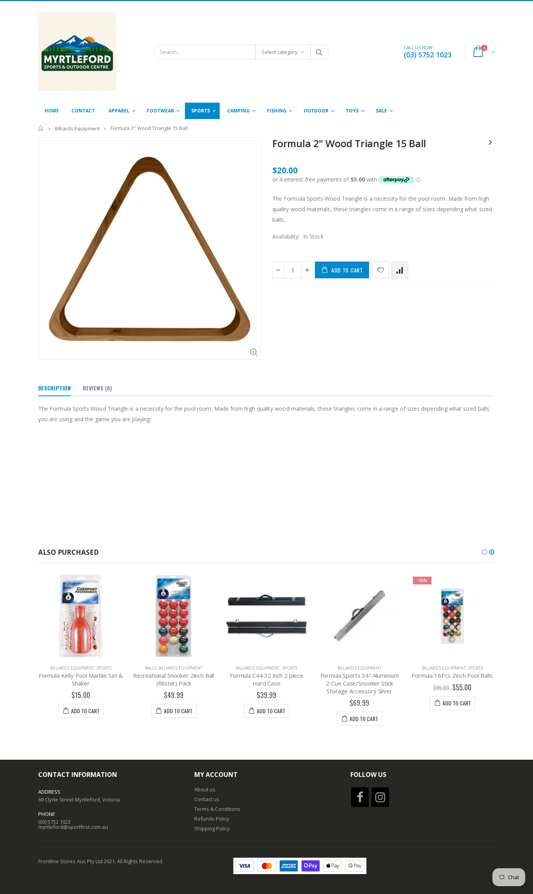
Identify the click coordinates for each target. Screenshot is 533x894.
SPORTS (104, 668)
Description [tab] (54, 388)
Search (319, 52)
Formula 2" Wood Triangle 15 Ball (349, 143)
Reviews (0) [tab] (97, 388)
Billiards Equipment (77, 128)
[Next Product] (490, 141)
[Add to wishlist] (380, 270)
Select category (279, 51)
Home (41, 128)
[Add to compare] (399, 270)
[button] (484, 552)
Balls (150, 668)
